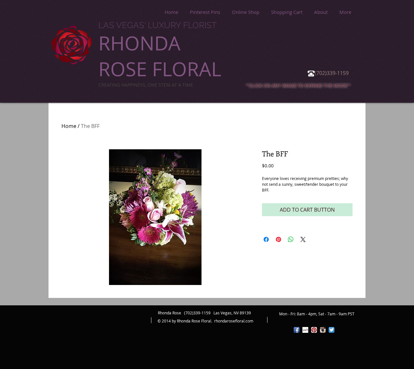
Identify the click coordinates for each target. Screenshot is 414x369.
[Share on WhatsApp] (291, 239)
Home (68, 126)
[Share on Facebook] (266, 239)
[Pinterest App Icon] (314, 330)
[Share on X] (303, 239)
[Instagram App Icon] (323, 330)
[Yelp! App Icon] (305, 330)
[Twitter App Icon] (331, 330)
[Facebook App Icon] (297, 330)
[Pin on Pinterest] (278, 239)
